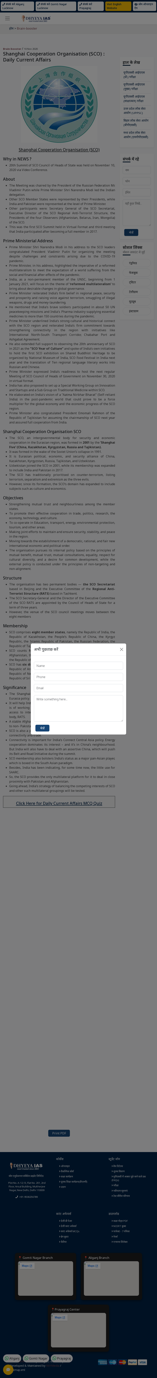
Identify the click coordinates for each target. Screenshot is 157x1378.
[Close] (122, 649)
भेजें (42, 728)
